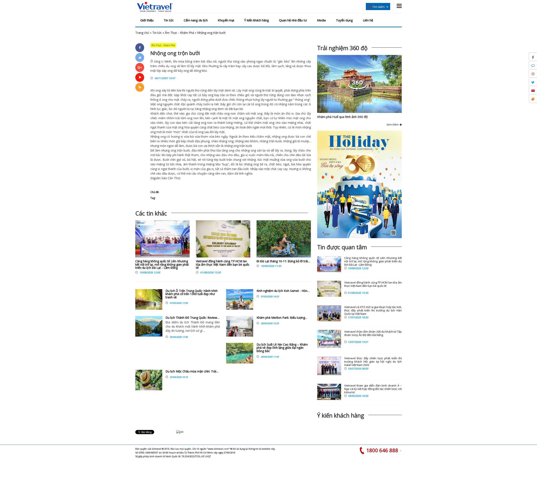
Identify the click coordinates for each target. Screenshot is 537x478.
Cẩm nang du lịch (196, 20)
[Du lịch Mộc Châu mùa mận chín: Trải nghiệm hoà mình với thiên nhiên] (148, 380)
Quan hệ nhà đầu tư (293, 20)
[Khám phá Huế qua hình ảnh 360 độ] (357, 89)
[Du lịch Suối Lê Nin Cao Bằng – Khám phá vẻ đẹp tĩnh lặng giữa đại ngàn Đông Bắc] (239, 353)
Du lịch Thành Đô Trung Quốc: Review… (192, 318)
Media (321, 20)
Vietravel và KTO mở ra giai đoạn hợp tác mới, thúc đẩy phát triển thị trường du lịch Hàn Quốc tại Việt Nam (373, 310)
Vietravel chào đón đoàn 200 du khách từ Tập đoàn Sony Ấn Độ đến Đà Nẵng (373, 333)
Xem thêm (393, 124)
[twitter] (139, 57)
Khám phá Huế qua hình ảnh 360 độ (342, 117)
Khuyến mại (226, 20)
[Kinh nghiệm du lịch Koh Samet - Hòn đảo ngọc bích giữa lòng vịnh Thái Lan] (239, 299)
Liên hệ (368, 20)
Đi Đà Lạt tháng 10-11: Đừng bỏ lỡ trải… (283, 261)
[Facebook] (139, 47)
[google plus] (139, 67)
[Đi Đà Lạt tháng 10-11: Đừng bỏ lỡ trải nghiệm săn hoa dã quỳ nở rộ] (284, 240)
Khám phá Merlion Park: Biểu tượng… (282, 318)
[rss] (139, 87)
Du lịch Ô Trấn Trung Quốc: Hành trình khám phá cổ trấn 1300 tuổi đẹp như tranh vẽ (192, 294)
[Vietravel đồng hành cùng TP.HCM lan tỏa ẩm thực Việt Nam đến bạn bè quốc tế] (223, 240)
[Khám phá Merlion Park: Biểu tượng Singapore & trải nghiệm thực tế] (239, 326)
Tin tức (169, 20)
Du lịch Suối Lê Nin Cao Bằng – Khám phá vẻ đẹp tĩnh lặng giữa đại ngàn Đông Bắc (282, 347)
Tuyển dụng (344, 20)
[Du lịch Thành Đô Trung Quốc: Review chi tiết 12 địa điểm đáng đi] (148, 326)
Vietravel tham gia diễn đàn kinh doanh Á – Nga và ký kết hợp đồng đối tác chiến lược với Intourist (373, 389)
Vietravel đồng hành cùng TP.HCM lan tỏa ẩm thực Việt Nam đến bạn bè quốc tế (222, 264)
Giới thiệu (147, 20)
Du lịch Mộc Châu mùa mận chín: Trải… (192, 371)
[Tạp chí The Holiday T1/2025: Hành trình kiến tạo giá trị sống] (359, 184)
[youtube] (139, 77)
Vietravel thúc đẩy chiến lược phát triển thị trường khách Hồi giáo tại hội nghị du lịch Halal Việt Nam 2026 (373, 362)
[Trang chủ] (155, 7)
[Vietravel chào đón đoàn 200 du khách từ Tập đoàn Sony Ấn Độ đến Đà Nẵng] (329, 339)
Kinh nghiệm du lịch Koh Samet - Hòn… (283, 291)
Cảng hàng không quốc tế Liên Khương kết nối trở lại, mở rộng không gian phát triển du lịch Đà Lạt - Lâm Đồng (162, 264)
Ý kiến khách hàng (256, 20)
